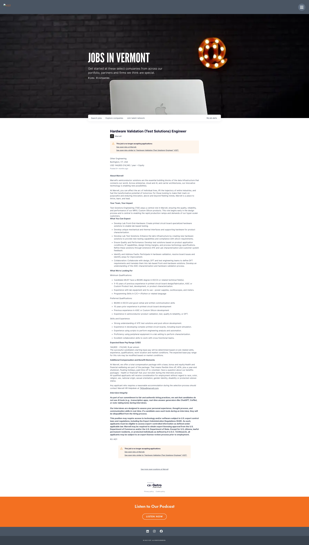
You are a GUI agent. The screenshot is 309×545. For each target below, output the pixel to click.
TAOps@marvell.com (149, 388)
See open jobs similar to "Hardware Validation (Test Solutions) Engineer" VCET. (147, 150)
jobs (96, 118)
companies (114, 118)
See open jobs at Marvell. (126, 147)
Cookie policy (160, 491)
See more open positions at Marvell (154, 469)
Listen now (154, 516)
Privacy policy (149, 491)
